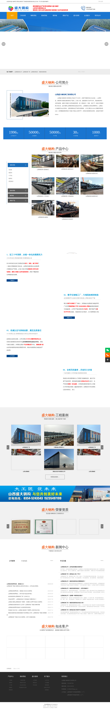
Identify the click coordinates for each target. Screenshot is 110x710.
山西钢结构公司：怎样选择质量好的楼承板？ (72, 566)
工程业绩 (23, 15)
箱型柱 (10, 172)
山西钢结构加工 (34, 71)
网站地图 (100, 1)
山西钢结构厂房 (26, 71)
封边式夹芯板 (23, 685)
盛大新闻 (76, 15)
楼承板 (55, 15)
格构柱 (10, 178)
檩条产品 (66, 15)
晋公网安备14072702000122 (51, 704)
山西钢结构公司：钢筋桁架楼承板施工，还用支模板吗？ (75, 588)
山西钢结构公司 (18, 71)
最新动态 (35, 682)
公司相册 (47, 682)
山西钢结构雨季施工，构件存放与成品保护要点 (20, 593)
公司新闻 (12, 561)
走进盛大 (87, 15)
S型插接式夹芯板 (22, 687)
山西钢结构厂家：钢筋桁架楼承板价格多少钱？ (72, 602)
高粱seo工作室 (16, 668)
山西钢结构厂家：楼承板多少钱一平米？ (71, 574)
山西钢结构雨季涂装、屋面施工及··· (30, 584)
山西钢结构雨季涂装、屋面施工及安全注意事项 (20, 591)
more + (57, 114)
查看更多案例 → (55, 477)
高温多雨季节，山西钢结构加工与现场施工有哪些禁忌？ (22, 599)
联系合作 (98, 15)
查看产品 (69, 317)
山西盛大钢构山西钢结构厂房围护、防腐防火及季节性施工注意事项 (25, 602)
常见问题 (35, 685)
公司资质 (12, 356)
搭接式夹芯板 (23, 682)
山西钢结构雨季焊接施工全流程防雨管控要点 (19, 607)
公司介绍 (47, 680)
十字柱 (10, 175)
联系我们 (47, 689)
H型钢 (10, 169)
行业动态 (24, 561)
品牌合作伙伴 (47, 687)
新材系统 (44, 15)
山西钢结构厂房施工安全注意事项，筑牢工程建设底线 (21, 617)
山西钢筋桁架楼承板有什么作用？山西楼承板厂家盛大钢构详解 (24, 604)
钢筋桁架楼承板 (42, 71)
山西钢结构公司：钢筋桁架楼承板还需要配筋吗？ (73, 581)
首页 (12, 15)
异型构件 (11, 181)
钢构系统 (33, 15)
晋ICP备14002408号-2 (52, 706)
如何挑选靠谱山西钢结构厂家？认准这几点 (19, 596)
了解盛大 (12, 280)
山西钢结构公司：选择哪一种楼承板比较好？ (72, 595)
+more (51, 560)
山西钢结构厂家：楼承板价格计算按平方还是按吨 (73, 609)
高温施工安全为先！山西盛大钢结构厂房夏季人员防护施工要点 (24, 610)
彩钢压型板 (22, 680)
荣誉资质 (47, 685)
